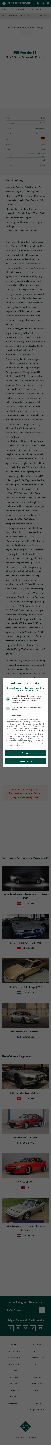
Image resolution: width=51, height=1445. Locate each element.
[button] (25, 715)
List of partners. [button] (39, 730)
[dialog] (26, 722)
